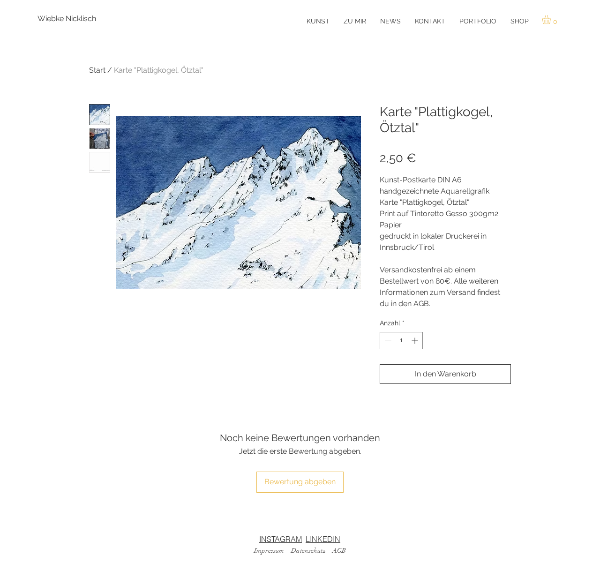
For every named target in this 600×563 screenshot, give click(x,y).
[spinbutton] (401, 340)
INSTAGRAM (280, 539)
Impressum (269, 551)
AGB (339, 551)
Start (97, 70)
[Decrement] (387, 340)
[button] (552, 19)
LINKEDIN (323, 539)
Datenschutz (308, 551)
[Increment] (415, 340)
